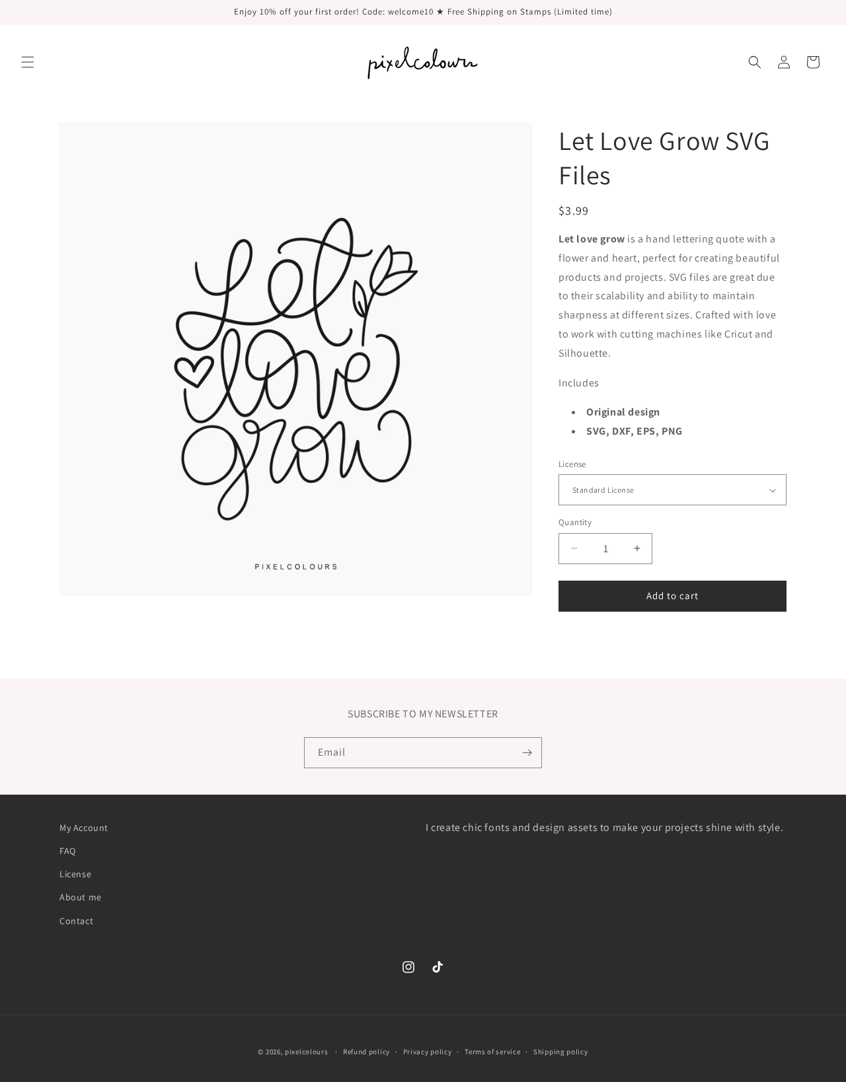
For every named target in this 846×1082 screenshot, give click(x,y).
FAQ (67, 851)
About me (80, 897)
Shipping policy (560, 1051)
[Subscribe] (526, 752)
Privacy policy (427, 1051)
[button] (27, 62)
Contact (76, 921)
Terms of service (492, 1051)
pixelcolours (306, 1051)
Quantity (575, 522)
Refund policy (366, 1051)
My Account (83, 828)
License (572, 464)
